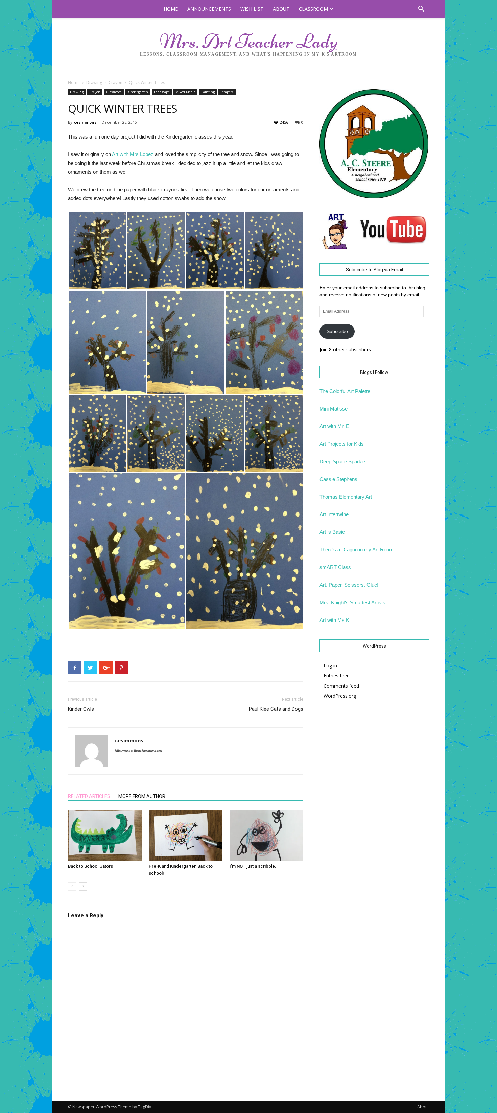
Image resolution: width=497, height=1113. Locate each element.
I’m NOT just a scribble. (253, 866)
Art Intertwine (334, 514)
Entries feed (337, 675)
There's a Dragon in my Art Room (357, 549)
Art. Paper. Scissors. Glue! (349, 585)
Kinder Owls (81, 709)
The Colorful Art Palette (345, 391)
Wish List (251, 9)
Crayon (115, 82)
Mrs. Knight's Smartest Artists (352, 602)
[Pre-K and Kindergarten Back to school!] (185, 835)
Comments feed (341, 685)
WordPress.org (340, 696)
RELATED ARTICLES (89, 796)
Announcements (209, 9)
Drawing (94, 82)
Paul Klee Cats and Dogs (276, 709)
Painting (208, 92)
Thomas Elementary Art (346, 497)
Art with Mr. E (334, 426)
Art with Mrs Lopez (132, 154)
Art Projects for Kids (342, 444)
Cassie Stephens (338, 479)
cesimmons (85, 122)
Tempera (227, 92)
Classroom (313, 9)
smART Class (335, 567)
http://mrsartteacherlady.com (138, 750)
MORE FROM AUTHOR (141, 796)
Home (171, 9)
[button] (421, 9)
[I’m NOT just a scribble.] (266, 835)
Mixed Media (185, 92)
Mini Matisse (334, 409)
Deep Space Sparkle (342, 461)
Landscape (162, 92)
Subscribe (337, 331)
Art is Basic (332, 532)
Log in (330, 665)
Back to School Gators (90, 866)
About (281, 9)
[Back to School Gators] (105, 835)
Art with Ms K (334, 620)
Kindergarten (137, 92)
